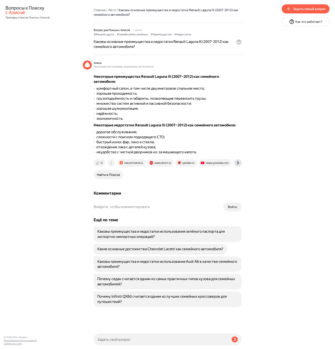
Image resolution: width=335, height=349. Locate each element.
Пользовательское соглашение (20, 340)
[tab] (100, 163)
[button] (239, 42)
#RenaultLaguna (104, 34)
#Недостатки (182, 34)
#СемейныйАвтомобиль (132, 34)
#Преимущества (161, 34)
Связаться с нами (13, 343)
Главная (100, 10)
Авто (112, 10)
